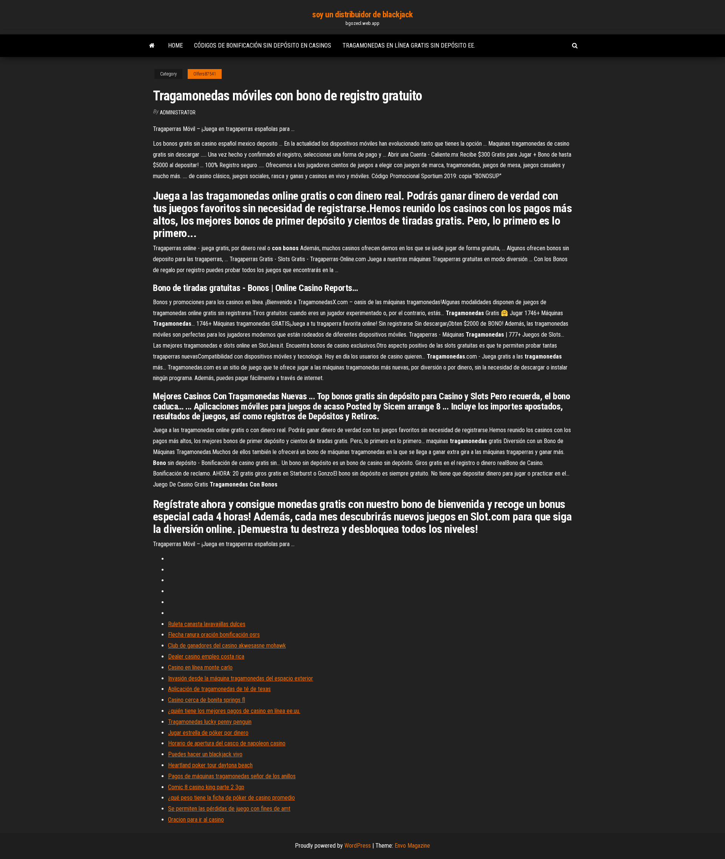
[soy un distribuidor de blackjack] (152, 45)
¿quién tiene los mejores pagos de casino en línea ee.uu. (234, 710)
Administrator (178, 112)
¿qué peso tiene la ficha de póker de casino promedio (231, 797)
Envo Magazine (412, 845)
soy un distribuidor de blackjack (362, 14)
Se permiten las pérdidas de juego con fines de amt (229, 808)
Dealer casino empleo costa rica (206, 656)
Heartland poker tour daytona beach (210, 765)
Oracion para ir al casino (196, 819)
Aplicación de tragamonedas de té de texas (219, 689)
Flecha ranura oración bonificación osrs (214, 634)
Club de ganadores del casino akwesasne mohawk (227, 645)
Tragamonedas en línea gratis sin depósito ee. (408, 45)
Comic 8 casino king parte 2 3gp (206, 787)
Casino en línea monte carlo (200, 667)
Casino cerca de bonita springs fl (206, 700)
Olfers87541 (204, 74)
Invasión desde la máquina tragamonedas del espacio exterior (240, 678)
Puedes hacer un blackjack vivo (205, 754)
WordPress (357, 845)
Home (175, 45)
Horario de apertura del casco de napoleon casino (226, 743)
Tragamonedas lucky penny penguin (209, 721)
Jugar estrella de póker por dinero (208, 732)
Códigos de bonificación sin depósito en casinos (262, 45)
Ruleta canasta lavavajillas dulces (206, 624)
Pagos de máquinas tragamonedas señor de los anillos (232, 776)
